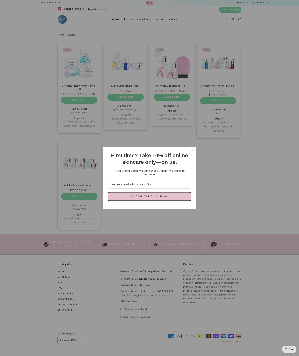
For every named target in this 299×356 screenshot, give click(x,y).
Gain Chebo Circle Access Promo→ (149, 196)
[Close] (192, 151)
